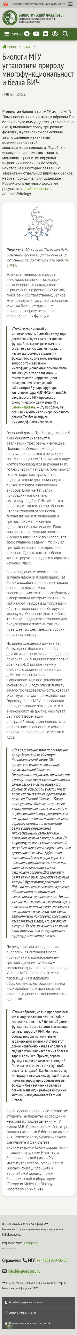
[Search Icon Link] (65, 34)
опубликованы (36, 189)
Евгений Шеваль (23, 407)
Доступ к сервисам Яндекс (22, 1313)
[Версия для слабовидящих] (55, 34)
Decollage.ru (30, 1243)
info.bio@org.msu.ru (24, 1271)
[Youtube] (36, 34)
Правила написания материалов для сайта (30, 1323)
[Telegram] (27, 34)
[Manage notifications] (9, 1326)
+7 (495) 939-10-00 (52, 1260)
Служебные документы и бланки (25, 1302)
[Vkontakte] (46, 34)
